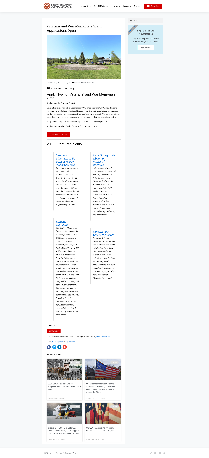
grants (97, 337)
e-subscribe (70, 342)
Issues (126, 6)
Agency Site (85, 6)
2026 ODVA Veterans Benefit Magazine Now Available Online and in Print (64, 386)
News (115, 6)
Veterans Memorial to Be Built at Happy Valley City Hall (65, 160)
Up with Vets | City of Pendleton (103, 233)
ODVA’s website (57, 342)
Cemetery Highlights (62, 223)
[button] (54, 331)
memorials (105, 337)
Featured (90, 83)
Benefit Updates (101, 6)
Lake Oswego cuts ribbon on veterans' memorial (104, 160)
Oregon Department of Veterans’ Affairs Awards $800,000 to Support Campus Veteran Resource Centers (63, 431)
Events (137, 6)
